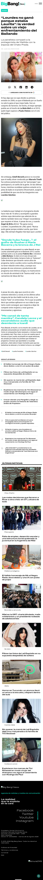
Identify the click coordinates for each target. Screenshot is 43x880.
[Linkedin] (26, 87)
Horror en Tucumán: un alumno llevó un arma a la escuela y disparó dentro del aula (21, 692)
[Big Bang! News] (13, 4)
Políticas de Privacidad (9, 847)
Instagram (25, 821)
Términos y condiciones (9, 850)
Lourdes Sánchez (31, 351)
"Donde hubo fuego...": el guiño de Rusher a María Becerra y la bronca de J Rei (20, 242)
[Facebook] (21, 87)
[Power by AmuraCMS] (35, 861)
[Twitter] (15, 87)
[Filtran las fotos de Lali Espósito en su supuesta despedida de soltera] (21, 635)
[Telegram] (32, 87)
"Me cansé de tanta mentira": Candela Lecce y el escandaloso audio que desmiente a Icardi (21, 319)
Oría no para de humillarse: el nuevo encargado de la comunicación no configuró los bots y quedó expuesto (19, 421)
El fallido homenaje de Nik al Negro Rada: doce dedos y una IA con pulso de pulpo (22, 365)
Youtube (26, 817)
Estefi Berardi (6, 351)
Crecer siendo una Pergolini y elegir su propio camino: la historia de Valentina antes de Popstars (21, 401)
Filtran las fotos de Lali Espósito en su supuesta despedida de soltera (21, 373)
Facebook (25, 810)
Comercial (4, 852)
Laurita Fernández (18, 351)
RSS (2, 855)
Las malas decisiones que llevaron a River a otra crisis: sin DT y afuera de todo (20, 499)
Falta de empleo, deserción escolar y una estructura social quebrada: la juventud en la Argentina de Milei (20, 538)
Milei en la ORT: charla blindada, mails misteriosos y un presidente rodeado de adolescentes (21, 616)
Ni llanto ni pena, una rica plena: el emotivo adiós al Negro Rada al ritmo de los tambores (20, 431)
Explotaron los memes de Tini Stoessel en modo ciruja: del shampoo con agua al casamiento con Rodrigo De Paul (22, 392)
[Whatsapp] (9, 87)
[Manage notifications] (38, 876)
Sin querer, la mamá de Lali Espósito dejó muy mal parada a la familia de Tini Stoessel (22, 382)
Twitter (28, 814)
